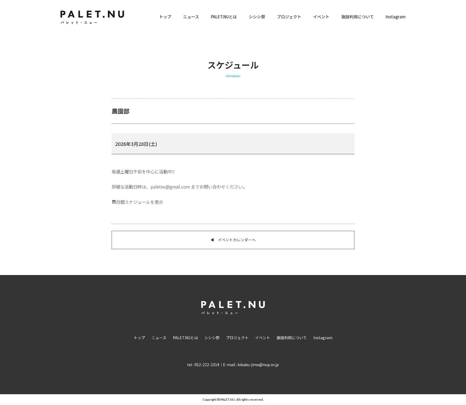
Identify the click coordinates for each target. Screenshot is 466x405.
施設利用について (357, 16)
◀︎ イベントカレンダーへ (233, 239)
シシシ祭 (257, 16)
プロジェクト (289, 16)
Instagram (396, 16)
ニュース (191, 16)
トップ (165, 16)
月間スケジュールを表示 (139, 202)
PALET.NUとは (224, 16)
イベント (321, 16)
